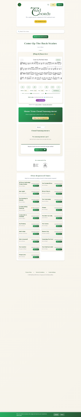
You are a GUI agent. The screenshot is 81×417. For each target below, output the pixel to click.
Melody (22, 90)
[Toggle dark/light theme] (48, 4)
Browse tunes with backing (40, 36)
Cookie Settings (52, 272)
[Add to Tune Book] (58, 87)
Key (39, 90)
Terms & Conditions (40, 272)
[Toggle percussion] (46, 87)
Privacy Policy (28, 272)
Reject (62, 414)
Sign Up (60, 4)
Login (53, 4)
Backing (31, 90)
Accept (56, 414)
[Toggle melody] (34, 87)
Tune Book (55, 90)
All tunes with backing (47, 104)
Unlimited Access (40, 21)
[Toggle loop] (28, 87)
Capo (47, 90)
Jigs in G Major (38, 104)
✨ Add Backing (40, 100)
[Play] (22, 87)
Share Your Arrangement (40, 118)
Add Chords (36, 185)
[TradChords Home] (19, 4)
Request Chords (40, 149)
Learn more (19, 415)
